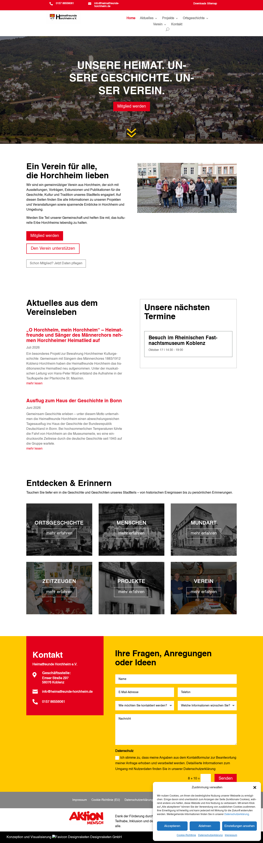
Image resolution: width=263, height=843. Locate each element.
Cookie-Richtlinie (186, 835)
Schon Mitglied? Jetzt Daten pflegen (56, 263)
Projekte (168, 18)
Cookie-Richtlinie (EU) (105, 800)
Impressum (231, 835)
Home (131, 18)
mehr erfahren (59, 533)
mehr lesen (34, 383)
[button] (255, 787)
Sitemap (212, 3)
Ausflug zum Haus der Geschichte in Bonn (74, 401)
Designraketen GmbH (105, 837)
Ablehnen (204, 826)
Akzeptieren (172, 826)
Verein (158, 24)
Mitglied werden (131, 106)
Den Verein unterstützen (53, 249)
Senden (226, 779)
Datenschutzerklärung (236, 814)
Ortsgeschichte (194, 18)
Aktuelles (146, 18)
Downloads (199, 3)
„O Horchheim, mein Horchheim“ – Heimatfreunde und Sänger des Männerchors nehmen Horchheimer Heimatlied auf (74, 335)
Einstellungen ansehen (239, 826)
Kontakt (176, 24)
